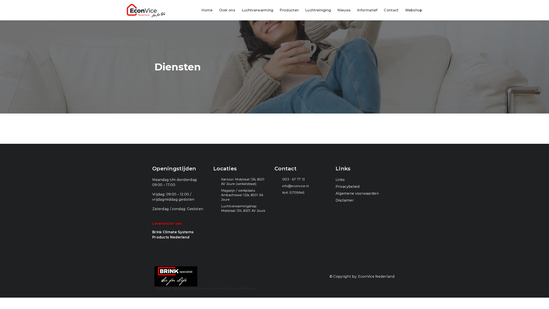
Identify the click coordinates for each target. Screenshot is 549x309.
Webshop (413, 10)
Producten (289, 10)
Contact (391, 10)
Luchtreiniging (318, 10)
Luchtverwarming (257, 10)
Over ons (227, 10)
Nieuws (344, 10)
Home (207, 10)
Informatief (367, 10)
